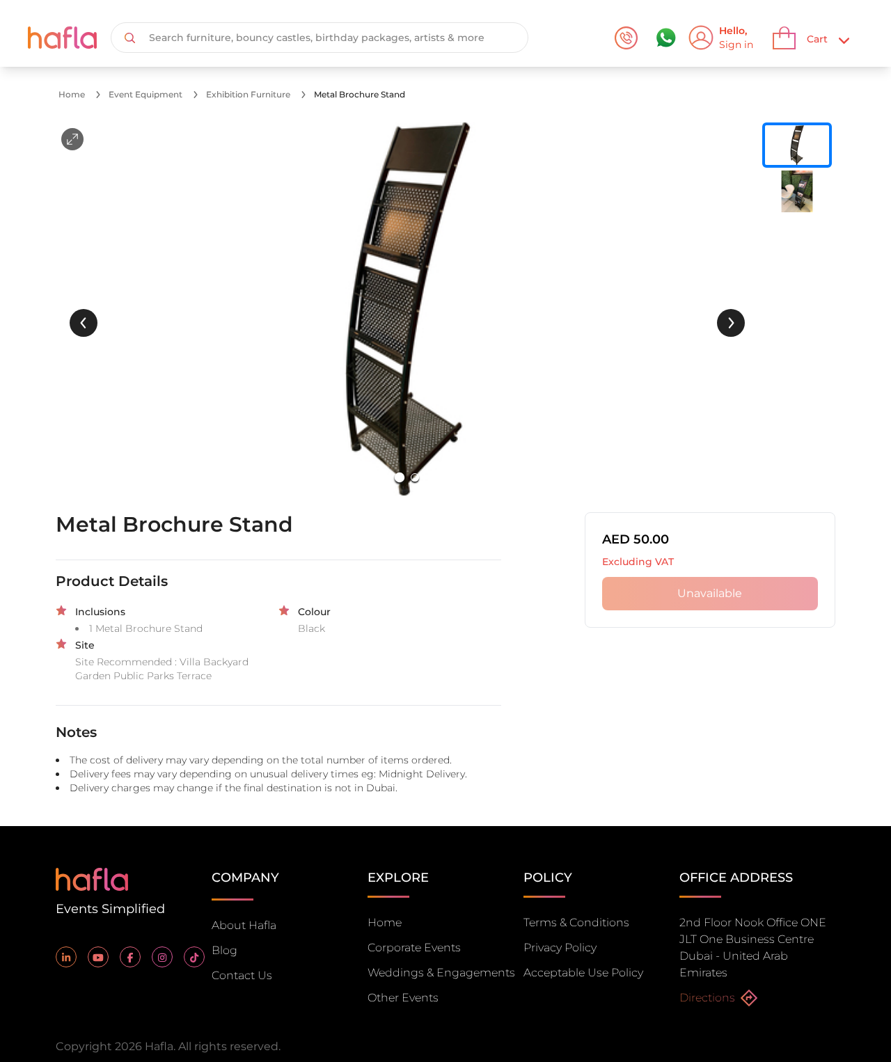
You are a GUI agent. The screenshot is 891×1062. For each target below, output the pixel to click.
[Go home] (92, 878)
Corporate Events (414, 947)
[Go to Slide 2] (415, 477)
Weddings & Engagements (441, 972)
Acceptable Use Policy (583, 972)
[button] (407, 309)
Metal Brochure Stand (359, 94)
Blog (224, 950)
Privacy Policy (560, 947)
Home (71, 94)
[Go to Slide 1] (399, 477)
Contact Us (242, 975)
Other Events (403, 997)
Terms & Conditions (576, 922)
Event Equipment (145, 94)
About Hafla (244, 925)
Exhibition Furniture (248, 94)
